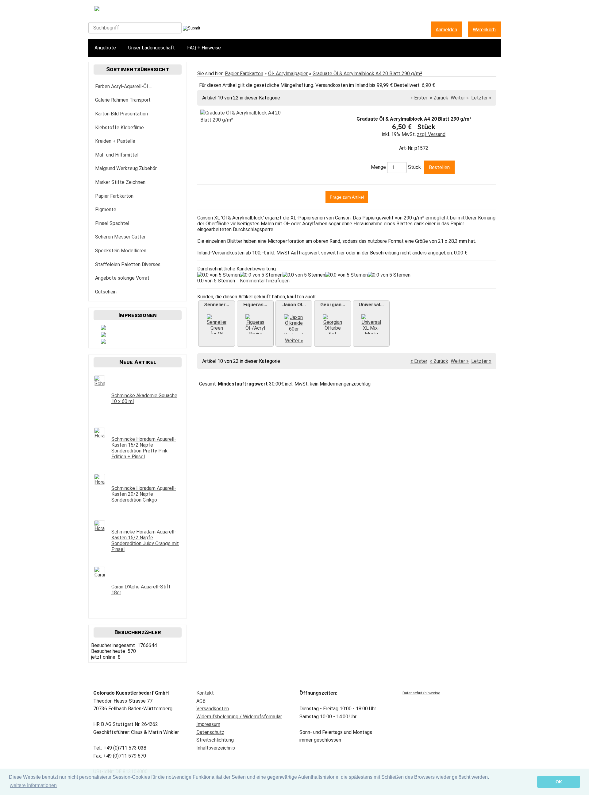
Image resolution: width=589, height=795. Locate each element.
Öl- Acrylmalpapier (288, 73)
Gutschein (106, 292)
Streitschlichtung (215, 740)
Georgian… (332, 305)
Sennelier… (216, 305)
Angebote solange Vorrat (122, 278)
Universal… (371, 305)
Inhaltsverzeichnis (215, 748)
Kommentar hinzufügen (265, 281)
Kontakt (205, 693)
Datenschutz (210, 732)
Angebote (105, 48)
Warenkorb (484, 30)
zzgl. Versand (431, 134)
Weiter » (460, 98)
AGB (201, 701)
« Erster (418, 98)
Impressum (208, 724)
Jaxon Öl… (294, 305)
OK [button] (559, 781)
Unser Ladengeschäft (151, 48)
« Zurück (439, 98)
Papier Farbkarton (244, 73)
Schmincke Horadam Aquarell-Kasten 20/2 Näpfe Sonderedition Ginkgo (143, 494)
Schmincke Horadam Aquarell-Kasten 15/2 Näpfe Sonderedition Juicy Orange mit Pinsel (145, 540)
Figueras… (255, 305)
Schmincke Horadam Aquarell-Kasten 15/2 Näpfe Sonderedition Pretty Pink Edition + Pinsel (143, 448)
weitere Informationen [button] (33, 785)
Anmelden (446, 30)
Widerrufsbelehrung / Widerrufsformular (239, 716)
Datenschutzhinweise (421, 693)
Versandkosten (212, 709)
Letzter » (481, 98)
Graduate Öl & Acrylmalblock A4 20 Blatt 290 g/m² (367, 73)
